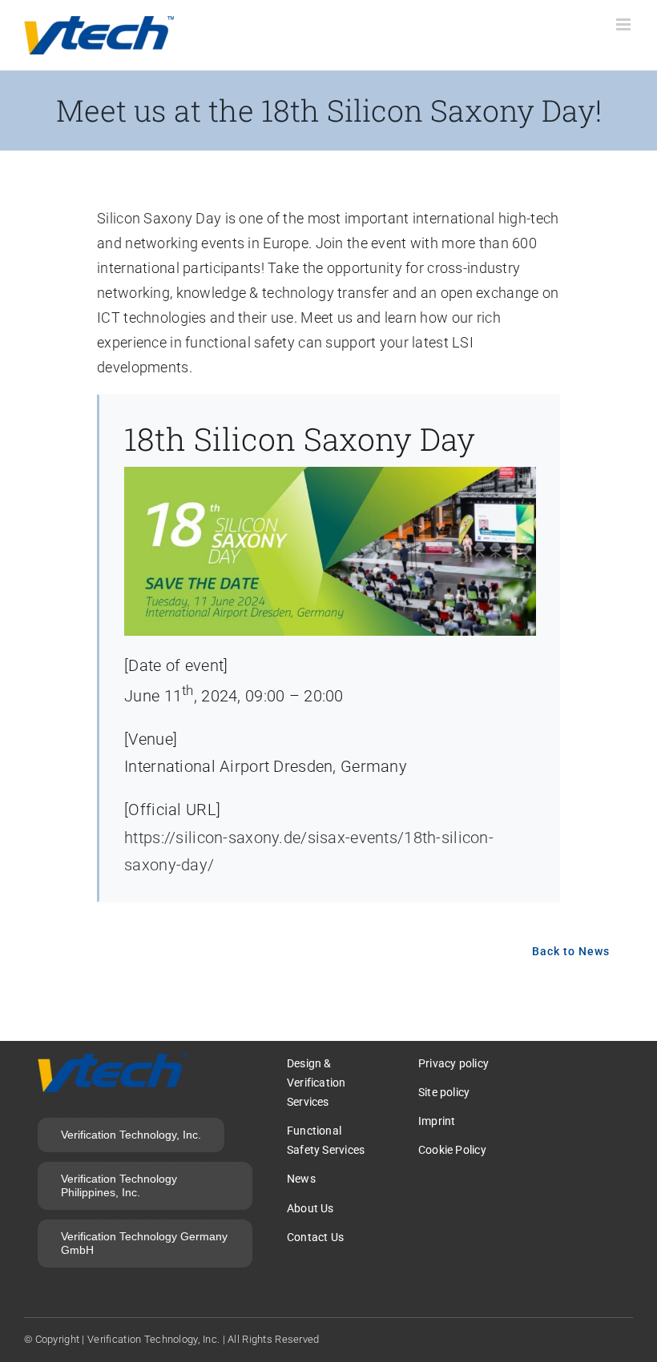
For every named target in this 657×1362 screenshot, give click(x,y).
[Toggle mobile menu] (624, 24)
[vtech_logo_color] (112, 1061)
